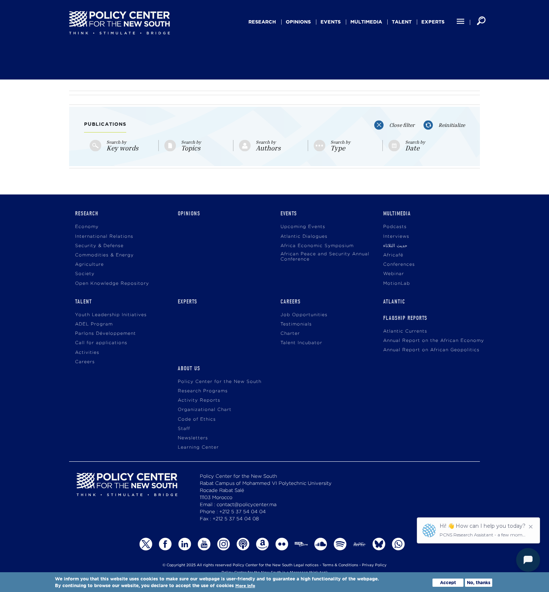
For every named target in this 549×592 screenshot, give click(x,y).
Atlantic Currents (405, 331)
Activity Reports (199, 400)
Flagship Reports (405, 318)
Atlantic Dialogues (304, 236)
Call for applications (101, 343)
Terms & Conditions (340, 565)
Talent (402, 22)
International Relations (104, 236)
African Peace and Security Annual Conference (324, 256)
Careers (85, 362)
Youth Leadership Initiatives (111, 315)
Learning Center (198, 447)
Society (84, 274)
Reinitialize (451, 125)
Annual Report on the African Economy (433, 341)
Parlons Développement (105, 333)
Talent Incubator (301, 343)
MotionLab (396, 283)
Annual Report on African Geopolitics (431, 350)
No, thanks (478, 582)
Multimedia (366, 22)
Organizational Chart (205, 410)
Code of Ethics (197, 419)
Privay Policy (374, 565)
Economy (87, 227)
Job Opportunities (304, 315)
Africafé (393, 255)
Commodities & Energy (104, 255)
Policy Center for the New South (219, 382)
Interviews (396, 236)
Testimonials (296, 324)
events (330, 22)
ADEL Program (94, 324)
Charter (290, 333)
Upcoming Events (302, 227)
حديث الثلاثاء (395, 246)
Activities (87, 352)
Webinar (393, 274)
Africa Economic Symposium (317, 246)
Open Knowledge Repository (112, 283)
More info (245, 586)
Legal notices (306, 565)
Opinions (298, 22)
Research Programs (203, 391)
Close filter (402, 125)
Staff (184, 429)
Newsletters (193, 438)
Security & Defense (99, 246)
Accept (448, 582)
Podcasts (395, 227)
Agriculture (89, 264)
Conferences (399, 264)
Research (262, 22)
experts (432, 22)
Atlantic (394, 301)
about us (189, 368)
